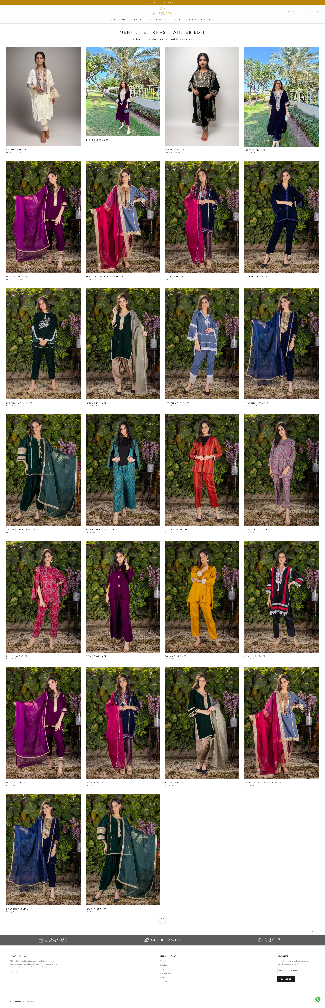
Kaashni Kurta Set (256, 403)
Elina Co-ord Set (17, 656)
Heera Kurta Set (175, 149)
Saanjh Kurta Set (255, 656)
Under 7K (191, 20)
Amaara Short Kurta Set (22, 529)
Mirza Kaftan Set (255, 150)
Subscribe (286, 979)
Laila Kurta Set (175, 276)
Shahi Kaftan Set (97, 140)
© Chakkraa (15, 1001)
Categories (137, 20)
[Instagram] (17, 972)
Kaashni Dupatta (17, 909)
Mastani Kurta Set (18, 276)
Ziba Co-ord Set (96, 656)
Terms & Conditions (167, 969)
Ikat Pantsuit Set (176, 529)
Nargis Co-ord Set (256, 276)
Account (292, 11)
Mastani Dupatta (17, 782)
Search (303, 11)
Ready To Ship (173, 20)
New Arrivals (118, 20)
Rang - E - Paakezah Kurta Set (105, 276)
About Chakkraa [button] (19, 956)
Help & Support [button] (168, 956)
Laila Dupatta (94, 782)
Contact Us (164, 982)
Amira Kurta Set (96, 403)
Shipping (163, 965)
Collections (154, 20)
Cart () (314, 11)
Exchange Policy (166, 973)
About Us (163, 961)
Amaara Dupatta (96, 909)
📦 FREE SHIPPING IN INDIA (162, 2)
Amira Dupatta (174, 782)
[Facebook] (11, 972)
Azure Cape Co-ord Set (101, 529)
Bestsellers (207, 20)
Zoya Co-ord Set (175, 656)
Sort (315, 931)
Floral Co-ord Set (256, 529)
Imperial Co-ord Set (19, 403)
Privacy (162, 977)
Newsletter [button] (283, 956)
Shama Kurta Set (17, 149)
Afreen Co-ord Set (177, 403)
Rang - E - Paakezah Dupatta (262, 782)
